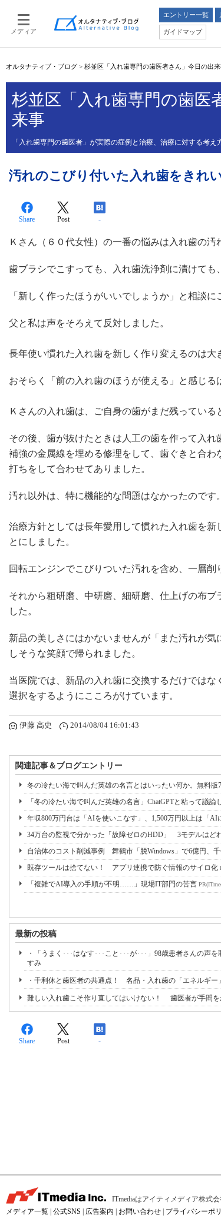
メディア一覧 (27, 1211)
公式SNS (67, 1211)
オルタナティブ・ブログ (41, 66)
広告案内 (99, 1211)
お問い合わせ (139, 1211)
